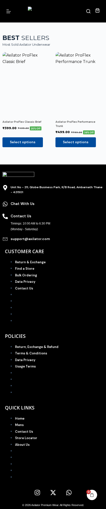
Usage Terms (25, 366)
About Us (22, 445)
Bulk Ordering (26, 275)
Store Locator (26, 438)
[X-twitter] (53, 492)
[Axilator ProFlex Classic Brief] (26, 84)
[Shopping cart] (97, 11)
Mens (19, 425)
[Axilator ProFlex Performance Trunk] (79, 84)
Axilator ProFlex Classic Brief (21, 121)
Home (19, 418)
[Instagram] (37, 492)
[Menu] (8, 11)
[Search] (88, 11)
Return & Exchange (30, 262)
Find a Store (24, 268)
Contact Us (24, 288)
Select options (22, 142)
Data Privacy (25, 282)
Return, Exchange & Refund (36, 347)
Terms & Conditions (31, 353)
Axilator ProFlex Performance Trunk (75, 124)
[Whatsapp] (69, 492)
